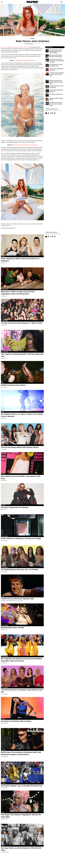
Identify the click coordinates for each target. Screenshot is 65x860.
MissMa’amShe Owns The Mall (12, 627)
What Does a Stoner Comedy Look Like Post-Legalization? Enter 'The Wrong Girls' (18, 293)
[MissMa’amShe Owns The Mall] (22, 614)
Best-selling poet (5, 47)
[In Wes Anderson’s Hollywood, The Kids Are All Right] (22, 525)
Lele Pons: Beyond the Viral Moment (14, 507)
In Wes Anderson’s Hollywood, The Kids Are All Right (21, 538)
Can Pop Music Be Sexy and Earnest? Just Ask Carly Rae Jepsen (55, 104)
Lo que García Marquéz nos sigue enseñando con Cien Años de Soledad (55, 51)
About (46, 110)
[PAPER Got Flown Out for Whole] (22, 371)
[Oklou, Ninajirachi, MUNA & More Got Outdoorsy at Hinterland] (22, 245)
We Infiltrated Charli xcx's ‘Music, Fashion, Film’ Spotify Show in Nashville (22, 415)
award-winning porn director (17, 47)
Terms (59, 110)
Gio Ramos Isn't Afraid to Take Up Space (16, 721)
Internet (3, 505)
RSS (53, 110)
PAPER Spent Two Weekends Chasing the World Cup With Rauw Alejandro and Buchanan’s (21, 753)
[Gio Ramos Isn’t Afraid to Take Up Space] (22, 707)
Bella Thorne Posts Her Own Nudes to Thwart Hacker (24, 144)
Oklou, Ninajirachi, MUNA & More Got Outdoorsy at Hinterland (20, 260)
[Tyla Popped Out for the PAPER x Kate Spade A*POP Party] (22, 462)
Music (3, 411)
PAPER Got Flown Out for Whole (13, 385)
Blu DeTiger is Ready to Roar (56, 94)
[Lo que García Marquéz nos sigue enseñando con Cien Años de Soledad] (47, 50)
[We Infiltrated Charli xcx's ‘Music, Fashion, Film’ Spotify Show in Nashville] (22, 400)
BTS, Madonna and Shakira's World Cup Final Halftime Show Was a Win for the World (21, 660)
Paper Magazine (29, 43)
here (10, 225)
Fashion (3, 474)
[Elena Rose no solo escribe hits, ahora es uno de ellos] (47, 56)
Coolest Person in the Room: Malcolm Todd (17, 599)
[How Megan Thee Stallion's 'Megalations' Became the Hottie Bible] (22, 801)
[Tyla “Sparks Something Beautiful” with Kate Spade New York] (22, 340)
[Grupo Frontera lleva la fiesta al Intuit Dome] (47, 86)
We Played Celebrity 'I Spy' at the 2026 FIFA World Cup (21, 786)
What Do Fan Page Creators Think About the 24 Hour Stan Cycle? (56, 82)
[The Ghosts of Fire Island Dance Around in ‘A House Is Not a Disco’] (47, 73)
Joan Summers (5, 571)
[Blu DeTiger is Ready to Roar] (47, 95)
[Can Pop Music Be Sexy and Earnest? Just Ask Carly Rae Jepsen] (47, 103)
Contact (50, 110)
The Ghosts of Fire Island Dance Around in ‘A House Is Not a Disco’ (56, 74)
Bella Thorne (26, 47)
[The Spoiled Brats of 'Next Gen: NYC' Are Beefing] (22, 556)
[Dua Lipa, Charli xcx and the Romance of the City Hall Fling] (22, 834)
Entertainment (5, 289)
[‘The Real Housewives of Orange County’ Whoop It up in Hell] (22, 676)
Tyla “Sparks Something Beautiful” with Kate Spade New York (22, 355)
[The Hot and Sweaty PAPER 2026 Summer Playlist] (22, 433)
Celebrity (32, 38)
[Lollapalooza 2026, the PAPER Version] (47, 99)
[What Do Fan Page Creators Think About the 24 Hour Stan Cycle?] (47, 81)
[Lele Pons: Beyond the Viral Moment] (22, 493)
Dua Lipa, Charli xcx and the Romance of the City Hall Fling (21, 849)
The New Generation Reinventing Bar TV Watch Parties (21, 323)
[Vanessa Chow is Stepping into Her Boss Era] (47, 69)
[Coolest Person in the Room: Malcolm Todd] (22, 585)
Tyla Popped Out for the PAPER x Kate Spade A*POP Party (20, 477)
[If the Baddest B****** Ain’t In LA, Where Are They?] (47, 65)
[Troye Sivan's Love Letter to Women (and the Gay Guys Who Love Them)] (47, 60)
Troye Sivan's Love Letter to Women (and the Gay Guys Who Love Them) (56, 61)
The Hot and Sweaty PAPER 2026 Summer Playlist (20, 447)
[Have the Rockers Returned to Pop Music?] (47, 91)
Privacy (55, 110)
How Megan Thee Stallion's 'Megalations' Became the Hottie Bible (21, 816)
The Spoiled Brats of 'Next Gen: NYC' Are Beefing (19, 569)
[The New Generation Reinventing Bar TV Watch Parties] (22, 309)
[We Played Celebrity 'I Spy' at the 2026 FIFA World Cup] (22, 772)
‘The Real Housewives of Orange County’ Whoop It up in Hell (22, 691)
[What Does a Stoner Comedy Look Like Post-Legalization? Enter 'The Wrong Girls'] (22, 278)
